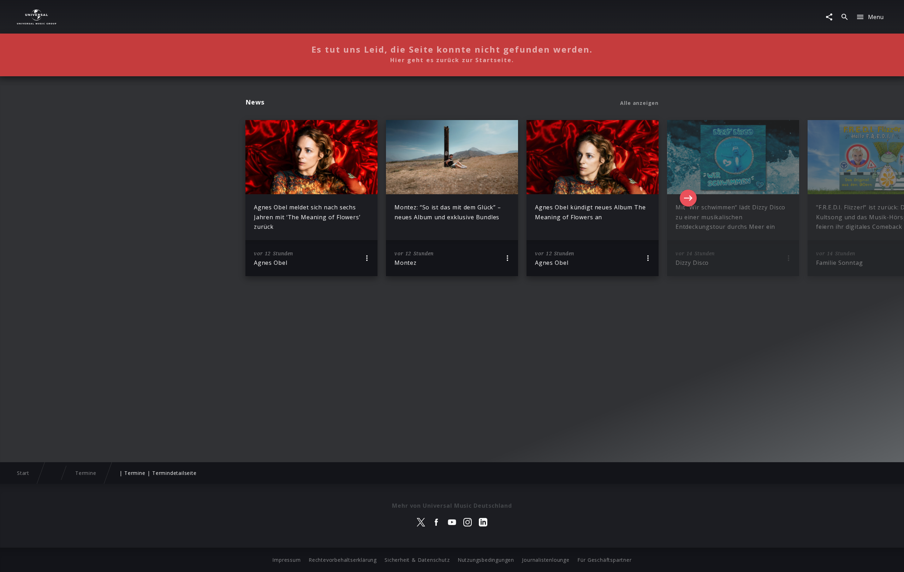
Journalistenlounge (545, 559)
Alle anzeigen (639, 103)
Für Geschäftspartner (604, 559)
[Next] (688, 198)
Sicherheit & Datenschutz (417, 559)
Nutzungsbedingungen (486, 559)
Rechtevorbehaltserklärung (343, 559)
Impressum (286, 559)
